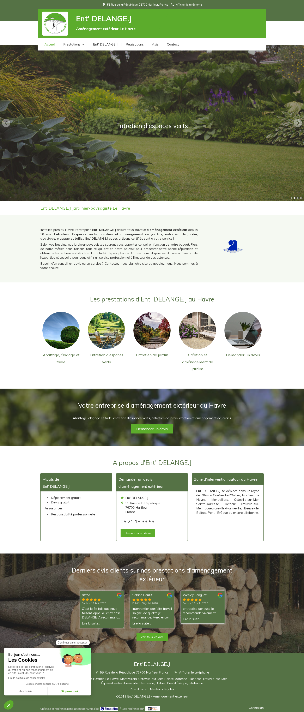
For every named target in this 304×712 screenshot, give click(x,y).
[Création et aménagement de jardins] (197, 330)
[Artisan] (233, 246)
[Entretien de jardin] (152, 330)
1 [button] (292, 198)
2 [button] (295, 198)
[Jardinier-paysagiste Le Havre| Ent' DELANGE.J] (55, 24)
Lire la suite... (91, 623)
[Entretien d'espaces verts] (106, 330)
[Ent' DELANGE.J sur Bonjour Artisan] (152, 708)
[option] (152, 123)
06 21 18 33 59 (137, 521)
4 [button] (301, 198)
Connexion (256, 708)
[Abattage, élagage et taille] (61, 330)
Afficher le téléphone (189, 4)
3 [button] (298, 198)
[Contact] (243, 330)
